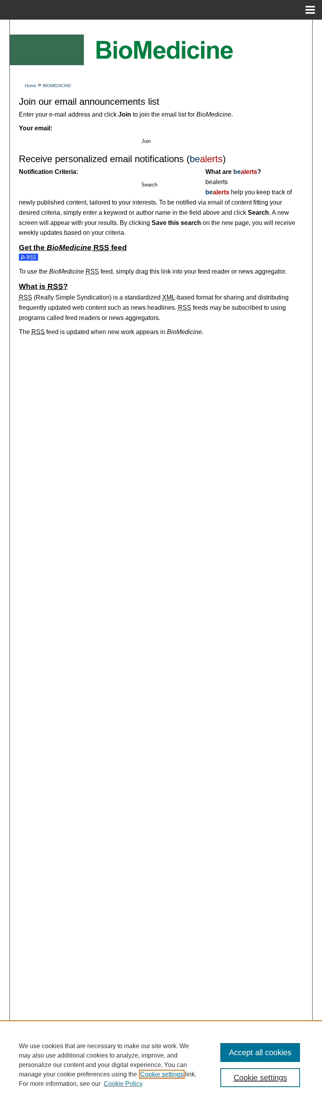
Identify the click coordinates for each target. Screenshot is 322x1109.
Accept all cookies (260, 1052)
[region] (161, 1064)
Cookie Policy (123, 1083)
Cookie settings (161, 1074)
